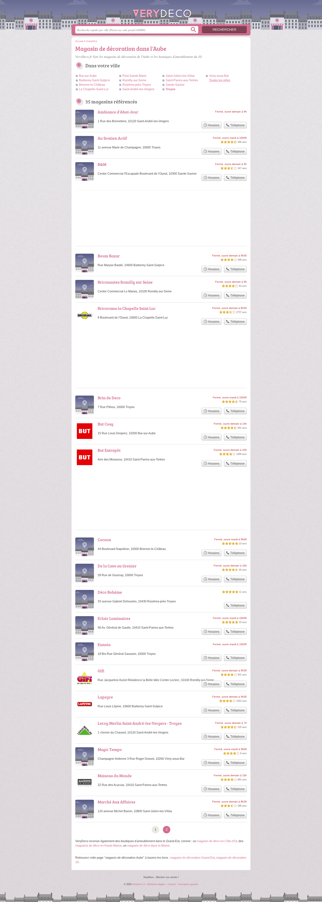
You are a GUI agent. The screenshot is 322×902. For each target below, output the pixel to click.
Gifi (101, 671)
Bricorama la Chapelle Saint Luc (127, 308)
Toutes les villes (219, 80)
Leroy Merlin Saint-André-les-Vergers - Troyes (140, 723)
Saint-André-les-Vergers (138, 89)
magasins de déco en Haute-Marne (98, 845)
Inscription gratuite (188, 884)
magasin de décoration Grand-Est (192, 857)
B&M (102, 164)
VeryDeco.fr (161, 13)
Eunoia (104, 644)
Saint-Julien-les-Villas (180, 75)
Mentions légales (156, 884)
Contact (172, 884)
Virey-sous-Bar (219, 75)
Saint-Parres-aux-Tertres (182, 80)
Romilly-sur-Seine (134, 80)
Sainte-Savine (175, 84)
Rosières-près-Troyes (136, 84)
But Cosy (105, 424)
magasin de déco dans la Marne (148, 845)
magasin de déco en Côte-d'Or (217, 841)
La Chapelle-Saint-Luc (94, 89)
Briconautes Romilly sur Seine (125, 282)
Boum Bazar (109, 256)
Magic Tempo (110, 749)
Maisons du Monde (115, 776)
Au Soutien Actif (112, 138)
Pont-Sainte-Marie (134, 75)
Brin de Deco (109, 398)
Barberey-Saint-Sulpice (94, 80)
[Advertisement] (161, 489)
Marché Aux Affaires (116, 802)
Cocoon (104, 540)
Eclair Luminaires (114, 618)
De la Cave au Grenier (117, 566)
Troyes (170, 89)
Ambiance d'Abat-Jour (118, 112)
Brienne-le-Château (92, 84)
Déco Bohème (110, 592)
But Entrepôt (109, 450)
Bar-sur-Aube (88, 75)
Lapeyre (105, 697)
